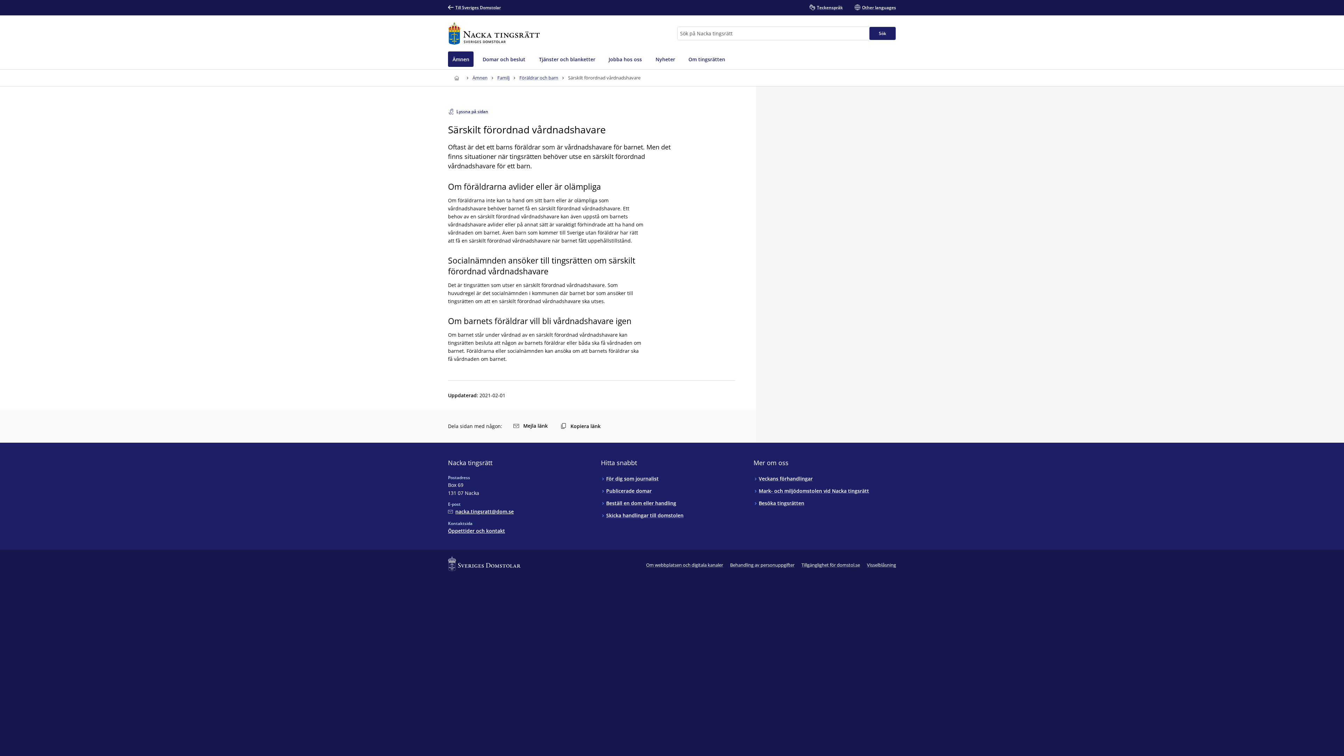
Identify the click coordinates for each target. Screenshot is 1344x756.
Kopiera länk (585, 426)
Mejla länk (535, 425)
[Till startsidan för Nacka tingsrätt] (494, 33)
